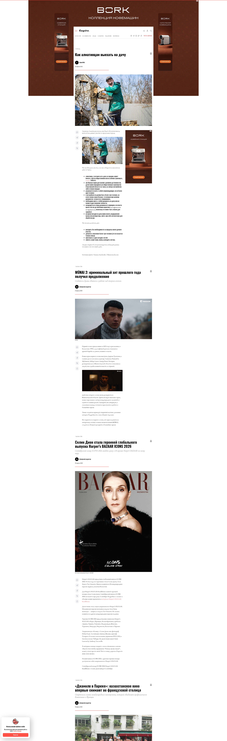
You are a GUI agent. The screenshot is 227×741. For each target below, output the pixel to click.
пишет (88, 181)
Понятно (15, 735)
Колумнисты (87, 36)
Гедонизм (108, 36)
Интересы (116, 36)
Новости (78, 36)
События (101, 36)
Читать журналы (148, 35)
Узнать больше (17, 731)
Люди (94, 36)
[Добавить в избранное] (151, 53)
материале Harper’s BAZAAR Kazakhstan (101, 600)
